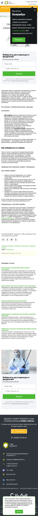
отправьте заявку (18, 30)
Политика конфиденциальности (9, 488)
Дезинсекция (10, 249)
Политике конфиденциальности (20, 503)
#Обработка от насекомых (21, 246)
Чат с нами (9, 470)
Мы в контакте (10, 480)
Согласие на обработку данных (28, 488)
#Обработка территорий (7, 246)
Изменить (19, 40)
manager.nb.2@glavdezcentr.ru (15, 459)
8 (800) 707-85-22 (11, 466)
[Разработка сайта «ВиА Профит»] (19, 495)
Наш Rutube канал (11, 484)
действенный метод (7, 218)
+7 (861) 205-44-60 (31, 2)
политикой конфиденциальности (19, 80)
